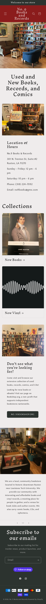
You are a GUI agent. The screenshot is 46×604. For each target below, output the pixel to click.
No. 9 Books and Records (18, 599)
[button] (5, 14)
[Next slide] (28, 523)
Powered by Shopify (35, 599)
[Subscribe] (38, 560)
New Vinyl (12, 313)
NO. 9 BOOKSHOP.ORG (22, 414)
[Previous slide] (17, 523)
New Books (13, 260)
